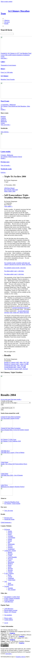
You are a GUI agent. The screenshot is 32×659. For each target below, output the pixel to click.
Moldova (10, 563)
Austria (10, 531)
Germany (10, 536)
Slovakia (10, 570)
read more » (8, 653)
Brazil (9, 575)
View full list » (5, 132)
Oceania (6, 586)
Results (6, 23)
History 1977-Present (10, 612)
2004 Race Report (9, 188)
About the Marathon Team (11, 502)
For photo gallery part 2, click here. (14, 274)
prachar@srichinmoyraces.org (20, 307)
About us (6, 20)
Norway (10, 545)
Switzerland (11, 549)
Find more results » (16, 399)
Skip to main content (6, 1)
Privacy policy (8, 618)
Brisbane (3, 116)
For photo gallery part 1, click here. (14, 271)
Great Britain (11, 537)
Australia (10, 588)
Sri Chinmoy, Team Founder (12, 503)
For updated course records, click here (15, 267)
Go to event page (6, 399)
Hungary (10, 558)
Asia (5, 581)
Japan (9, 583)
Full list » (3, 172)
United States (11, 580)
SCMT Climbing (9, 600)
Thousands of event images (8, 65)
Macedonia (11, 562)
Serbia (9, 567)
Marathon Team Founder (8, 79)
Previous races (8, 517)
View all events (8, 510)
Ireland (10, 541)
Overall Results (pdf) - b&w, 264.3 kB (15, 365)
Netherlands (11, 544)
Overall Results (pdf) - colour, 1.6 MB (15, 367)
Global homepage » (6, 522)
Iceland (10, 539)
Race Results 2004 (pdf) (11, 189)
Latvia (9, 560)
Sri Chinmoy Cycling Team (12, 596)
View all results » (5, 165)
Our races (7, 22)
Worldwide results (9, 519)
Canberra (3, 118)
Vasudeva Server (20, 656)
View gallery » (8, 206)
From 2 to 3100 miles (7, 72)
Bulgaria (10, 554)
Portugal (10, 547)
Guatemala (11, 578)
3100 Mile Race (8, 601)
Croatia (10, 555)
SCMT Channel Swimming (12, 598)
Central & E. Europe (10, 550)
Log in (6, 623)
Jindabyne (3, 120)
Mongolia (10, 584)
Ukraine (10, 571)
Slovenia (10, 568)
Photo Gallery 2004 (9, 191)
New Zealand (11, 589)
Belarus (10, 552)
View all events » (5, 124)
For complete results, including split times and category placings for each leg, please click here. (17, 263)
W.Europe (7, 529)
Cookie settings (8, 619)
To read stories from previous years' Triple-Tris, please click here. (16, 311)
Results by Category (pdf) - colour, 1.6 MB (16, 364)
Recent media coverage (10, 610)
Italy (9, 542)
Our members (8, 615)
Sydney (3, 123)
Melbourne (4, 121)
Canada (10, 576)
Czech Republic (12, 557)
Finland (10, 532)
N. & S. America (9, 573)
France (10, 534)
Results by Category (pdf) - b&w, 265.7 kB (16, 362)
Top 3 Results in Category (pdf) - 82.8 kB (16, 369)
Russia (10, 565)
